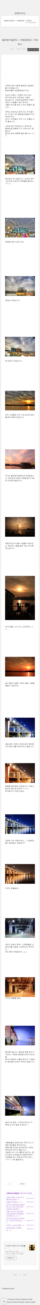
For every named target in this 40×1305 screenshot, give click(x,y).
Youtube (27, 1302)
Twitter (15, 1302)
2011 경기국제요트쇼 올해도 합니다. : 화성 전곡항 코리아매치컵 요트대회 (15, 1207)
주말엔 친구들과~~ (12, 1202)
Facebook (21, 1302)
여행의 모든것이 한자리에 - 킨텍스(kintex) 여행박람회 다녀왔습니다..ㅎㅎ (15, 1213)
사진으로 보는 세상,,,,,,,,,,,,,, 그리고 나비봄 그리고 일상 (14, 1252)
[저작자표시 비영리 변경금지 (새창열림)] (30, 1184)
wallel (30, 1299)
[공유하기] (12, 1184)
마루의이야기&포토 (13, 1193)
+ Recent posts (7, 1288)
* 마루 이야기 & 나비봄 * (15, 1247)
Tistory (18, 1299)
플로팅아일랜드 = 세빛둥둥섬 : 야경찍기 (18, 20)
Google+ (33, 1302)
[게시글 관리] (14, 1184)
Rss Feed (7, 1302)
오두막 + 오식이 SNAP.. (14, 1225)
